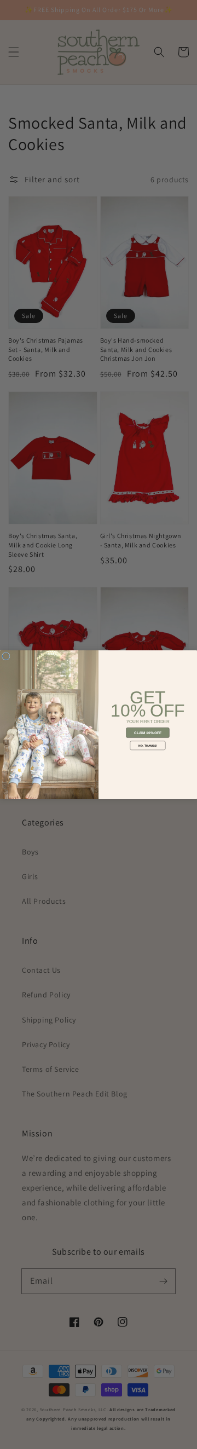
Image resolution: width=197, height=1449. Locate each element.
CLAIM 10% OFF (147, 732)
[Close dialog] (5, 656)
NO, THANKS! (147, 745)
